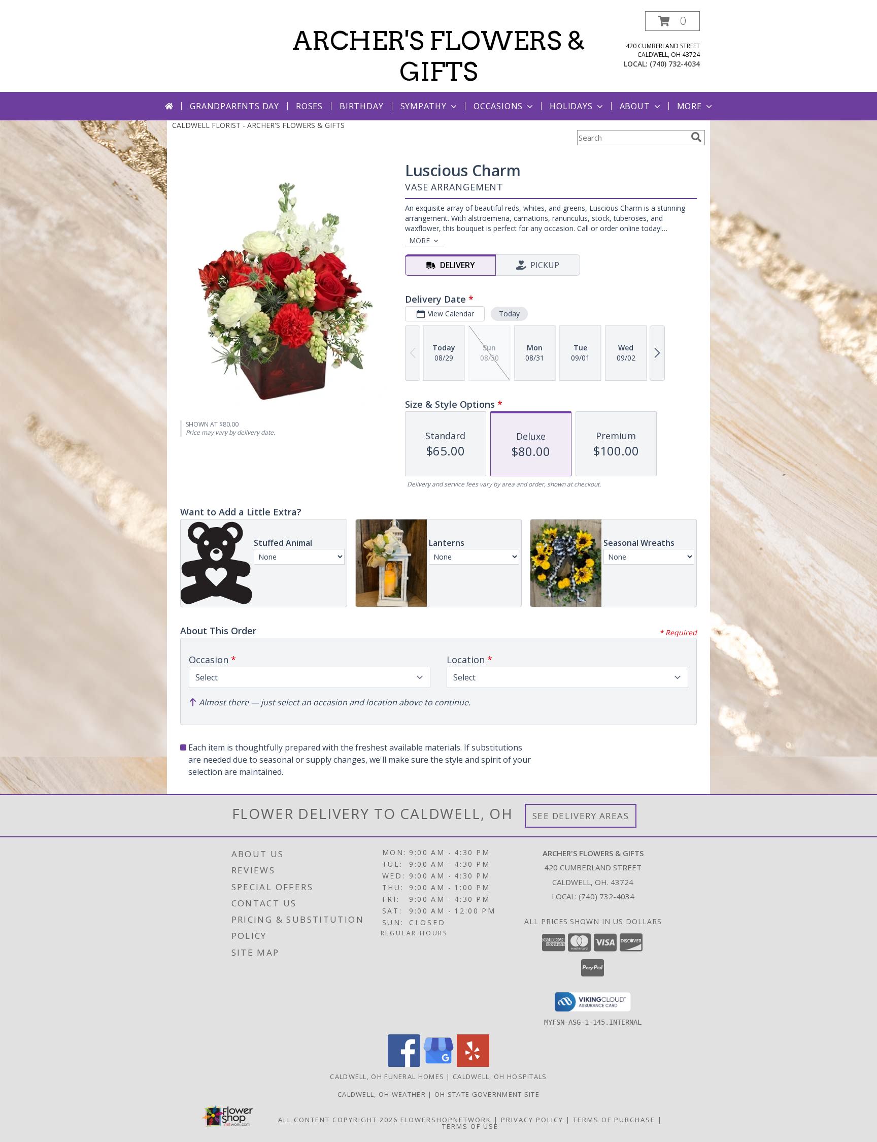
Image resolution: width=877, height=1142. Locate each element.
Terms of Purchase (614, 1119)
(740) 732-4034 (675, 64)
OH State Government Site (486, 1094)
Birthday (361, 106)
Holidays (571, 106)
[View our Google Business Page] (438, 1064)
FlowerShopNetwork (445, 1119)
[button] (672, 21)
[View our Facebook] (404, 1064)
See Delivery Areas (580, 816)
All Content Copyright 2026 (338, 1119)
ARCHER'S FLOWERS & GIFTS (438, 56)
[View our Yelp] (473, 1064)
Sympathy (423, 106)
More (689, 106)
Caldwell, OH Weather (382, 1094)
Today (509, 313)
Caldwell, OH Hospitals (500, 1076)
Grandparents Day (234, 106)
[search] (696, 137)
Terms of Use (470, 1126)
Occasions (498, 106)
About (635, 106)
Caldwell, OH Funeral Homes (387, 1076)
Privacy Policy (532, 1119)
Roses (309, 106)
